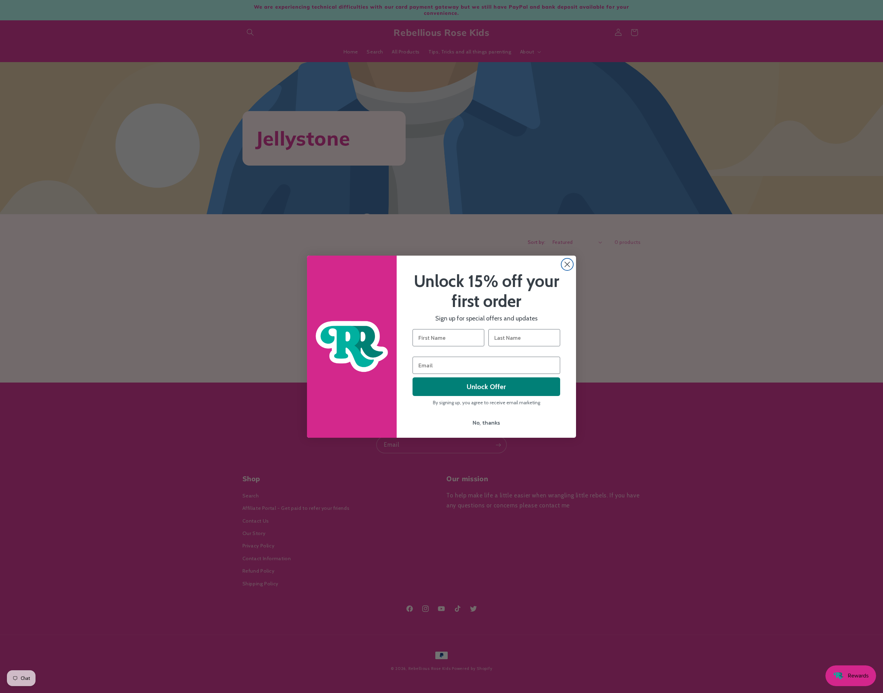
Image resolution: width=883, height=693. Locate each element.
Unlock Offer (486, 387)
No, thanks (486, 422)
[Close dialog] (567, 264)
